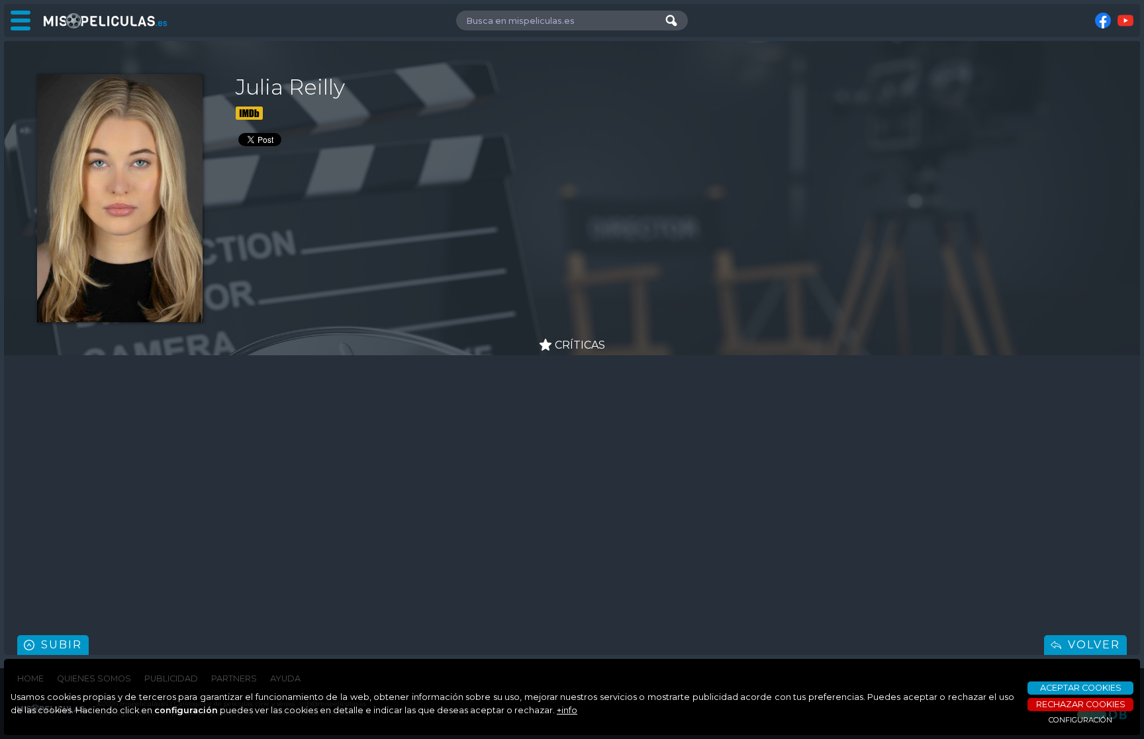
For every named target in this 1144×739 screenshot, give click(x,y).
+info (567, 710)
